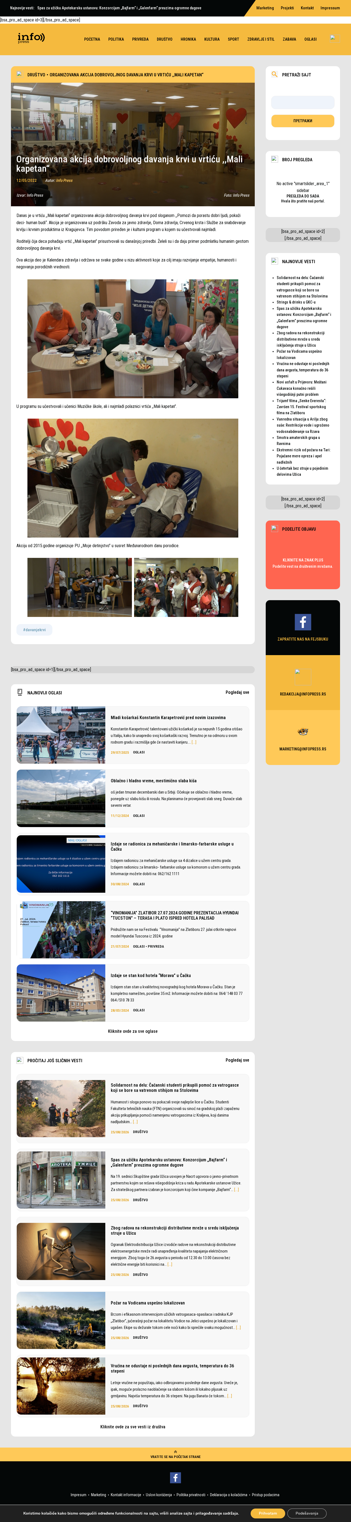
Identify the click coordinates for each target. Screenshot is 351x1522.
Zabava (289, 39)
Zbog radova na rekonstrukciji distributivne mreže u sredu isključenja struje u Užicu (175, 1230)
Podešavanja (307, 1513)
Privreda (140, 39)
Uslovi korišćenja (159, 1495)
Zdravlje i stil (260, 39)
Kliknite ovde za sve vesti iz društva (132, 1426)
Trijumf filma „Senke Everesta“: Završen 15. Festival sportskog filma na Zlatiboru (301, 407)
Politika (116, 39)
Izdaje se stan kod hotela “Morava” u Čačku (151, 975)
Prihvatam (268, 1513)
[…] (194, 742)
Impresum (78, 1495)
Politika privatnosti (191, 1495)
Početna (92, 39)
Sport (233, 39)
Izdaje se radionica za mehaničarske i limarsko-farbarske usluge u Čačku (172, 846)
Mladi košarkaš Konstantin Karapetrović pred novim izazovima (168, 717)
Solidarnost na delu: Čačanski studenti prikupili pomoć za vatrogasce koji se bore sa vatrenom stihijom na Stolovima (175, 1088)
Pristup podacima (265, 1495)
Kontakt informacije (126, 1495)
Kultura (212, 39)
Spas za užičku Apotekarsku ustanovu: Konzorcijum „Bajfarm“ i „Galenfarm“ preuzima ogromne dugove (169, 1162)
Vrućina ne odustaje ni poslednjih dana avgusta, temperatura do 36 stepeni (172, 1368)
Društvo (164, 39)
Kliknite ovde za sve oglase (133, 1031)
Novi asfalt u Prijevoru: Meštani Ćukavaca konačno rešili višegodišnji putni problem (302, 388)
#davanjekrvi (34, 629)
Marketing (98, 1495)
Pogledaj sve (237, 692)
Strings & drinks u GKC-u (296, 302)
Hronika (188, 39)
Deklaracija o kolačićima (228, 1495)
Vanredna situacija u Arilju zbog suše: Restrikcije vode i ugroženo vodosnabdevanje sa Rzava (303, 425)
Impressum (330, 7)
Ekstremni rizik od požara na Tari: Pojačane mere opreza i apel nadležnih (303, 456)
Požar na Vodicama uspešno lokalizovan (148, 1303)
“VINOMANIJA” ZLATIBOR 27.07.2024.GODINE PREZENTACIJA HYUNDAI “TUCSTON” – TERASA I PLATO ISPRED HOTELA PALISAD (175, 915)
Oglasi (310, 39)
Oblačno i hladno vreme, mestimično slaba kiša (154, 780)
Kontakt (307, 7)
